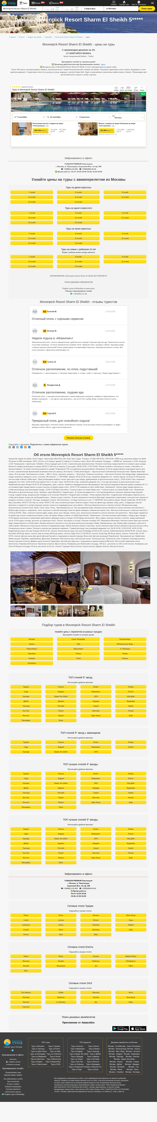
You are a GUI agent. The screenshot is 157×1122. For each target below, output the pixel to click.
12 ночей (125, 197)
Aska (131, 930)
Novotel (26, 966)
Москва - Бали (132, 1069)
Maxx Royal (130, 915)
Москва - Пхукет (116, 1062)
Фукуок (61, 715)
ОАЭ (96, 696)
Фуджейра (131, 701)
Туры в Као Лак (77, 1062)
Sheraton (26, 961)
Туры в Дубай (95, 1054)
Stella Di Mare (130, 956)
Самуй (95, 706)
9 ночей (125, 192)
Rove (131, 992)
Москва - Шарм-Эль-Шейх (124, 1059)
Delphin (131, 925)
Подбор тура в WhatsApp (14, 1094)
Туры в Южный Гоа (93, 1067)
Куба (131, 715)
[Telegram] (18, 447)
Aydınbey (95, 930)
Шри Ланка (96, 715)
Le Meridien (60, 1002)
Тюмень (125, 658)
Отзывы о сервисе (13, 1084)
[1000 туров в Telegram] (12, 1051)
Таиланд (26, 706)
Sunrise (96, 956)
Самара (32, 658)
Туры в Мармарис (78, 1049)
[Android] (121, 1028)
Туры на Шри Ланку (39, 1051)
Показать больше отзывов (78, 438)
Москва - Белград (132, 1072)
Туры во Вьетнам (37, 1059)
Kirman (96, 920)
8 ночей (78, 192)
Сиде (26, 692)
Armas (25, 934)
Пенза (78, 653)
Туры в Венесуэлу (54, 1059)
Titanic (25, 915)
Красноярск (78, 649)
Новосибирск (32, 649)
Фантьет (26, 715)
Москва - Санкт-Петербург (130, 1046)
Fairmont (25, 1007)
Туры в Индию (36, 1062)
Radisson (95, 961)
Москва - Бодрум (115, 1054)
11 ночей (78, 197)
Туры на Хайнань (77, 1064)
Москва (32, 639)
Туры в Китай (55, 1056)
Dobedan (95, 925)
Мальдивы (26, 720)
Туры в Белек (93, 1046)
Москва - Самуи (132, 1062)
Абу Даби (131, 696)
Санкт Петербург (78, 639)
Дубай (26, 701)
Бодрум (61, 692)
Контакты (13, 1059)
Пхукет (61, 711)
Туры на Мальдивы (38, 1054)
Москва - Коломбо (117, 1067)
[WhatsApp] (10, 447)
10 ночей (31, 197)
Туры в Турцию (54, 1046)
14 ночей (78, 202)
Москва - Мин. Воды (117, 1051)
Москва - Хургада (116, 1056)
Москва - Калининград (117, 1049)
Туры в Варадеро (93, 1064)
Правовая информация (13, 1087)
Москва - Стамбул (116, 1072)
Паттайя (61, 706)
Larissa (61, 920)
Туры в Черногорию (39, 1064)
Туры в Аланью (77, 1046)
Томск (78, 658)
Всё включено (39, 126)
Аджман (61, 701)
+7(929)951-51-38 (80, 294)
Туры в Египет (54, 1049)
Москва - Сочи (113, 1046)
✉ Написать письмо (13, 1064)
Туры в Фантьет (93, 1062)
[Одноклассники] (26, 447)
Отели (39, 3)
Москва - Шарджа (132, 1064)
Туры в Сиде (77, 1069)
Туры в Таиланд (38, 1049)
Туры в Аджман (93, 1056)
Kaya (131, 920)
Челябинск (31, 663)
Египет (131, 692)
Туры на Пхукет (77, 1059)
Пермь (125, 653)
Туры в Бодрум (77, 1051)
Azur (26, 971)
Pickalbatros (131, 961)
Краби (130, 706)
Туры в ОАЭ (55, 1064)
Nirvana (96, 915)
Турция (26, 687)
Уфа (78, 644)
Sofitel (61, 992)
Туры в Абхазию (37, 1046)
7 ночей (32, 192)
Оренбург (32, 653)
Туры (25, 3)
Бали (61, 720)
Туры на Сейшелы (54, 1054)
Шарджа (96, 701)
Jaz (96, 966)
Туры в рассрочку (13, 1081)
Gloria (61, 925)
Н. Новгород (125, 649)
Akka (96, 934)
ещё (47, 126)
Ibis (96, 1002)
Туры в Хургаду (93, 1051)
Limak (26, 920)
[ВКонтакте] (22, 447)
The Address (26, 992)
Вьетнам (95, 711)
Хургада (26, 696)
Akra (61, 934)
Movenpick (61, 966)
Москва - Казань (133, 1049)
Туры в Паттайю (93, 1059)
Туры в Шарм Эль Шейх (79, 1054)
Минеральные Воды (125, 644)
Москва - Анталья (133, 1051)
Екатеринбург (125, 639)
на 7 (39, 130)
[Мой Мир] (30, 447)
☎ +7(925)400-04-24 (87, 169)
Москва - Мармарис (132, 1054)
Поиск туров (147, 9)
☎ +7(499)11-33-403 (69, 169)
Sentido (61, 961)
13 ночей (31, 202)
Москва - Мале (116, 1069)
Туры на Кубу (55, 1051)
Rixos (61, 915)
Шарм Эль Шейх (61, 696)
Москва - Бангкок (132, 1056)
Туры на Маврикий (38, 1056)
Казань (32, 644)
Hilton (131, 966)
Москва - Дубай (116, 1064)
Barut (61, 930)
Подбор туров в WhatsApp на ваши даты (78, 288)
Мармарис (96, 692)
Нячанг (131, 711)
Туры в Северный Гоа (77, 1067)
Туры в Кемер (94, 1049)
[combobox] (22, 8)
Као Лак (26, 711)
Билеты (57, 3)
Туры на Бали (92, 1069)
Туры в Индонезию (53, 1062)
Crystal (26, 930)
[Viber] (14, 447)
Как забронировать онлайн (13, 1079)
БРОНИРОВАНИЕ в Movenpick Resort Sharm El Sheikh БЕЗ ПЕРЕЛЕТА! (78, 276)
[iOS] (138, 1028)
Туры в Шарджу (77, 1056)
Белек (95, 687)
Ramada (26, 997)
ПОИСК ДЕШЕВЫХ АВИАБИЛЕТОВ (79, 282)
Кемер (130, 687)
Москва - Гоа (133, 1067)
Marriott (26, 1002)
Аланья (61, 687)
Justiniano (26, 925)
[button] (144, 101)
